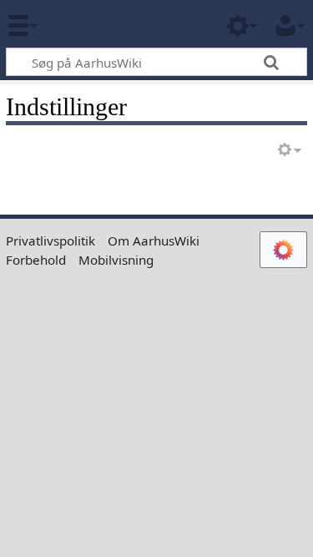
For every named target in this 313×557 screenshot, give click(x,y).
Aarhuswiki (112, 24)
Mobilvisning (116, 259)
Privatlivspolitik (50, 240)
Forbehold (36, 259)
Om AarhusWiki (153, 240)
